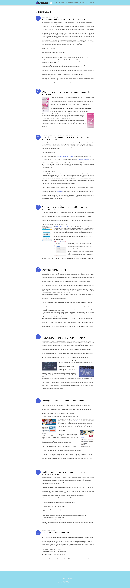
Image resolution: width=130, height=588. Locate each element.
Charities (51, 16)
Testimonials (81, 2)
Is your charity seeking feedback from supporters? (63, 338)
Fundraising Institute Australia (58, 135)
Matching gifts (51, 470)
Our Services (64, 2)
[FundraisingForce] (44, 3)
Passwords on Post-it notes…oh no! (57, 533)
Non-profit (51, 17)
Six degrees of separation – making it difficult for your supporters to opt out (64, 208)
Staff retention (74, 135)
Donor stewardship (87, 16)
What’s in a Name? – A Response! (56, 270)
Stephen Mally (45, 135)
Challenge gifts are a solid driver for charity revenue (64, 401)
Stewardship (49, 90)
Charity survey (58, 334)
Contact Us (91, 2)
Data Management (60, 267)
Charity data (59, 16)
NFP (48, 17)
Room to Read (77, 420)
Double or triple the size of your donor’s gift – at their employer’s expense (64, 473)
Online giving (56, 17)
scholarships (59, 191)
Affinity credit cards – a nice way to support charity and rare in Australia (67, 93)
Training (79, 135)
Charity (54, 16)
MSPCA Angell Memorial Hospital (61, 226)
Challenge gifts (51, 398)
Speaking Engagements (73, 2)
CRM (63, 16)
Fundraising (44, 17)
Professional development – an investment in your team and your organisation (67, 138)
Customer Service (67, 16)
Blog (87, 2)
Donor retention (79, 16)
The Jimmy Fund (73, 422)
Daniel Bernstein (45, 16)
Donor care (73, 16)
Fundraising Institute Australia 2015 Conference (64, 156)
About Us (58, 2)
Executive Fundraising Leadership (83, 159)
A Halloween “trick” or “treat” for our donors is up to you (65, 19)
